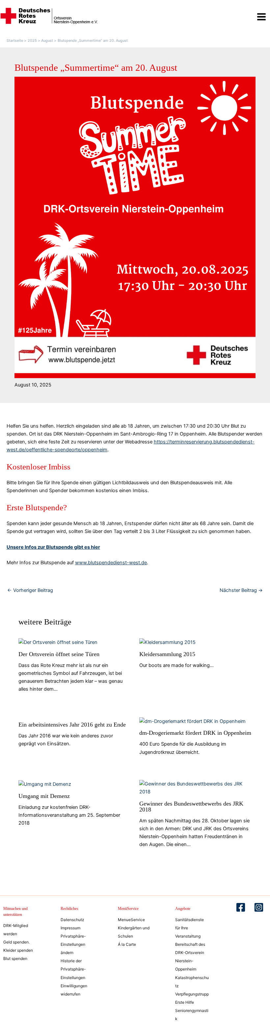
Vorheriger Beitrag (30, 590)
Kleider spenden (18, 950)
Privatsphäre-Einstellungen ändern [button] (73, 944)
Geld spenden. (16, 942)
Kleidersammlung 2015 (167, 654)
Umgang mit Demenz (44, 796)
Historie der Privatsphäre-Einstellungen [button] (73, 969)
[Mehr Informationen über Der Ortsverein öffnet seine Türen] (57, 642)
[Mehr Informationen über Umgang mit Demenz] (44, 784)
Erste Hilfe (184, 1002)
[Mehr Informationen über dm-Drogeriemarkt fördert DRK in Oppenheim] (192, 721)
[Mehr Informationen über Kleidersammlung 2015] (167, 642)
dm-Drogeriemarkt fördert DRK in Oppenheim (195, 733)
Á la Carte (127, 944)
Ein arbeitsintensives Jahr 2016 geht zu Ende (72, 724)
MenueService (131, 919)
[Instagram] (259, 907)
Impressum (70, 927)
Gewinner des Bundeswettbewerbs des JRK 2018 (191, 806)
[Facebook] (241, 907)
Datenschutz (72, 919)
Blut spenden (15, 958)
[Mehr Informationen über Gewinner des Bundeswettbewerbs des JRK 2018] (195, 787)
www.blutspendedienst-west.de (111, 563)
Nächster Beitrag (241, 590)
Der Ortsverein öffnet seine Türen (58, 654)
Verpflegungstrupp (192, 994)
